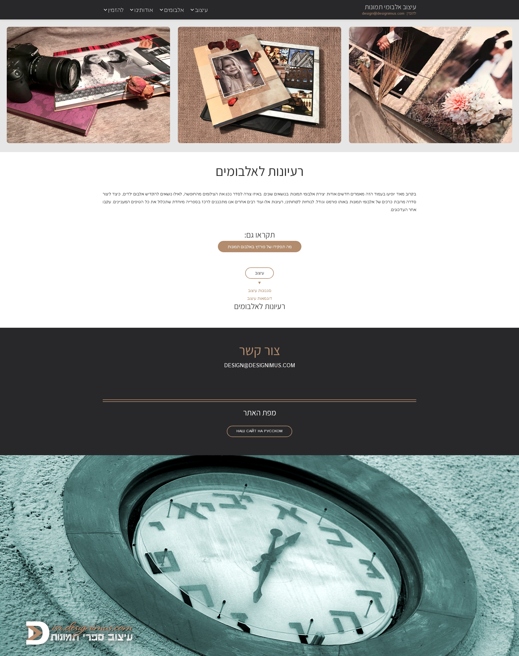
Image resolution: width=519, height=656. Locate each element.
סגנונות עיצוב (259, 290)
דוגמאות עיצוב (259, 298)
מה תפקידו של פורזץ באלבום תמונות (260, 246)
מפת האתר (259, 412)
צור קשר (259, 350)
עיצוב (259, 272)
